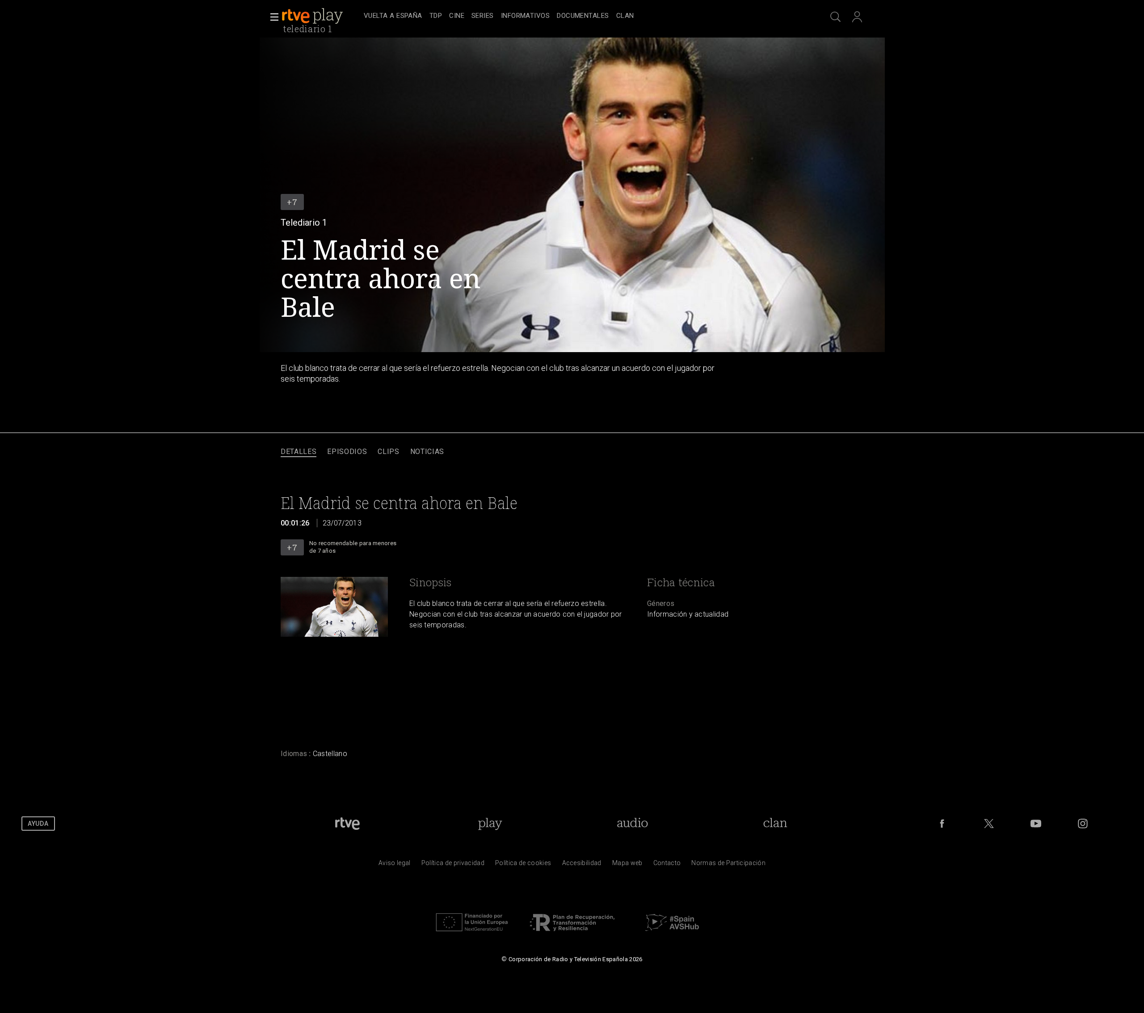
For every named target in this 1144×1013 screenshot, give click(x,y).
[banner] (321, 16)
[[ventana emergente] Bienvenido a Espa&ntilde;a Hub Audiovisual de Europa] (672, 933)
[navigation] (581, 16)
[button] (272, 17)
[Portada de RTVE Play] (313, 16)
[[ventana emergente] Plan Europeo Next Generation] (472, 933)
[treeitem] (393, 16)
